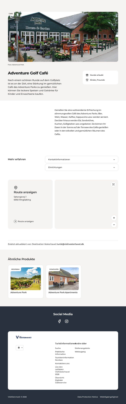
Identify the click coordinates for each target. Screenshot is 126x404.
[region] (86, 204)
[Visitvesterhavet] (24, 337)
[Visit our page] (59, 321)
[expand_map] (113, 184)
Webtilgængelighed (109, 397)
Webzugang (80, 352)
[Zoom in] (114, 218)
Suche (58, 348)
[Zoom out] (114, 225)
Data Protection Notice (88, 397)
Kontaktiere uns (62, 363)
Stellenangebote (82, 348)
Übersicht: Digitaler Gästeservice (60, 380)
